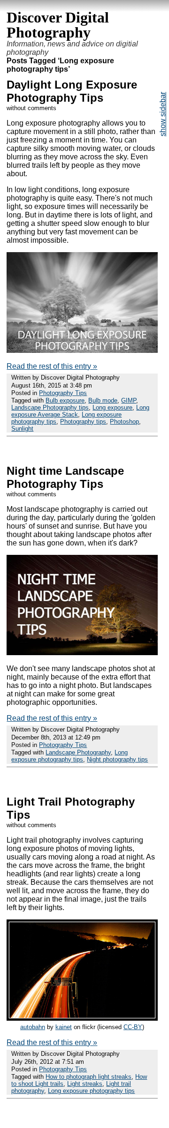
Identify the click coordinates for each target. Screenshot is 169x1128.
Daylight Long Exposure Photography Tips (72, 91)
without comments (31, 108)
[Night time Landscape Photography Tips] (82, 653)
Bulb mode (102, 400)
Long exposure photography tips (69, 756)
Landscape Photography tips (50, 407)
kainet (63, 1027)
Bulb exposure (65, 400)
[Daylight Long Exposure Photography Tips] (82, 350)
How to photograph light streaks (88, 1076)
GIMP (128, 400)
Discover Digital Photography (58, 25)
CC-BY (132, 1027)
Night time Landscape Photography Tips (65, 477)
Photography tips (83, 421)
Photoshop (124, 421)
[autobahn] (82, 1018)
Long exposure (112, 407)
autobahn (32, 1027)
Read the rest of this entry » (52, 366)
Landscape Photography (78, 752)
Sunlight (22, 428)
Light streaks (84, 1083)
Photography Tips (63, 392)
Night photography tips (117, 759)
